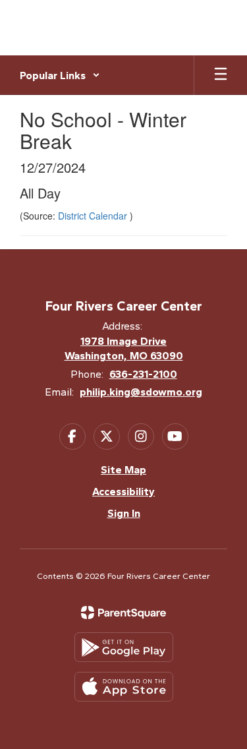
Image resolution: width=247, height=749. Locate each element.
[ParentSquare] (123, 612)
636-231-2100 (143, 374)
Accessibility (123, 491)
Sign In (123, 513)
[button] (60, 75)
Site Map (123, 470)
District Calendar (94, 215)
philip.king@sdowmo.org (141, 392)
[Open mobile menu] (220, 75)
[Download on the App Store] (123, 687)
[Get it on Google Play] (123, 647)
